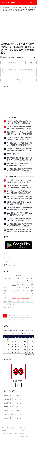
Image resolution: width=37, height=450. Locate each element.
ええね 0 (31, 62)
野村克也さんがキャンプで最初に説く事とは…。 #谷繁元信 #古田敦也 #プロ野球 (19, 144)
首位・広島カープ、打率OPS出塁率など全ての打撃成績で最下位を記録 (20, 164)
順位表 (22, 433)
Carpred (10, 2)
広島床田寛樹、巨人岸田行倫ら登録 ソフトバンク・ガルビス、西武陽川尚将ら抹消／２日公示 (19, 159)
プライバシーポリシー (9, 433)
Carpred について (8, 428)
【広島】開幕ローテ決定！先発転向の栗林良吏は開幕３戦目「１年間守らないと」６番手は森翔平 (19, 208)
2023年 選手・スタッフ (12, 407)
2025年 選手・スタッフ (12, 399)
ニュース (7, 258)
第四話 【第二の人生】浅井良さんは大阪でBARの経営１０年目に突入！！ (20, 203)
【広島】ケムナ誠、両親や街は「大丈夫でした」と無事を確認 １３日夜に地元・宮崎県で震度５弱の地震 (19, 122)
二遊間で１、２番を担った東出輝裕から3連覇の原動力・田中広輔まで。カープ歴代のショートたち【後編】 (19, 149)
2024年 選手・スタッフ (12, 403)
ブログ (6, 261)
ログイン (32, 2)
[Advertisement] (18, 102)
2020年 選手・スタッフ (12, 418)
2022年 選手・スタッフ (12, 410)
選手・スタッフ (9, 265)
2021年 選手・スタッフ (12, 414)
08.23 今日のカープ (13, 154)
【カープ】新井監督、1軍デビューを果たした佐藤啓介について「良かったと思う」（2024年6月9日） (20, 138)
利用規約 (5, 431)
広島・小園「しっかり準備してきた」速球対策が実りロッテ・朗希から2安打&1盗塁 (19, 133)
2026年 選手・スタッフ (12, 395)
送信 (18, 80)
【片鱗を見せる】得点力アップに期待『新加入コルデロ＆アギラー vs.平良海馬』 (19, 170)
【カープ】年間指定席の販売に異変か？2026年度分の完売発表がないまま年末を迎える (19, 127)
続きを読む (12, 62)
